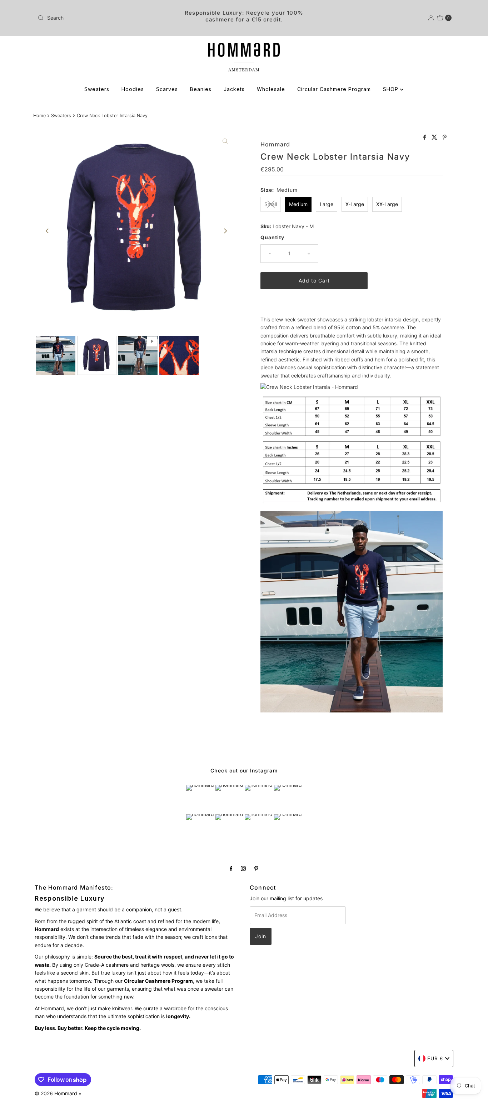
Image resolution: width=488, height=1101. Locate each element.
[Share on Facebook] (425, 137)
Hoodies (132, 89)
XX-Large (387, 204)
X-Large (354, 204)
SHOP (391, 89)
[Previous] (47, 231)
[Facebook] (231, 868)
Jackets (234, 89)
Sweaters (96, 89)
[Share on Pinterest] (445, 137)
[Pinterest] (256, 868)
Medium (298, 204)
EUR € (435, 1058)
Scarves (167, 89)
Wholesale (271, 89)
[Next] (225, 231)
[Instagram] (243, 868)
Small (270, 204)
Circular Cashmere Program (334, 89)
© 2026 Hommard (56, 1093)
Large (326, 204)
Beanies (200, 89)
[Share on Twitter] (435, 137)
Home (39, 115)
